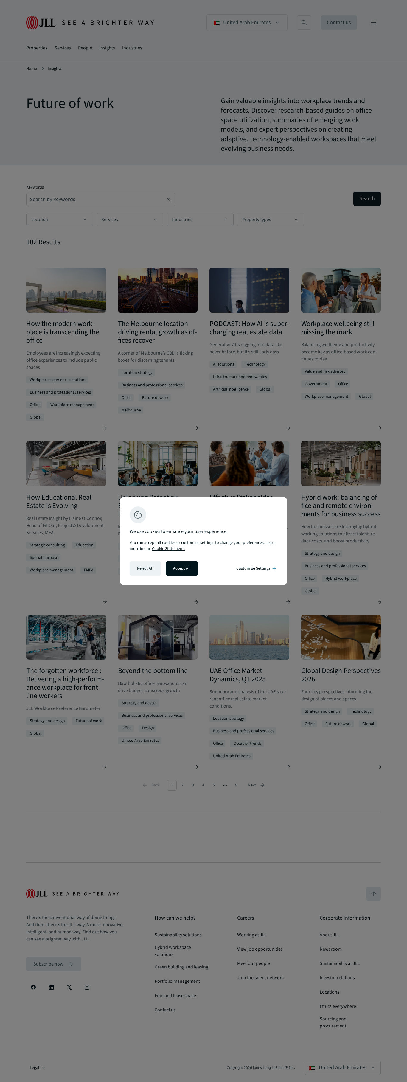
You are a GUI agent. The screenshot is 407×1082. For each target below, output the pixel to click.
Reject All (145, 568)
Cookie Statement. (168, 549)
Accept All (182, 568)
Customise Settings (256, 568)
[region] (203, 541)
